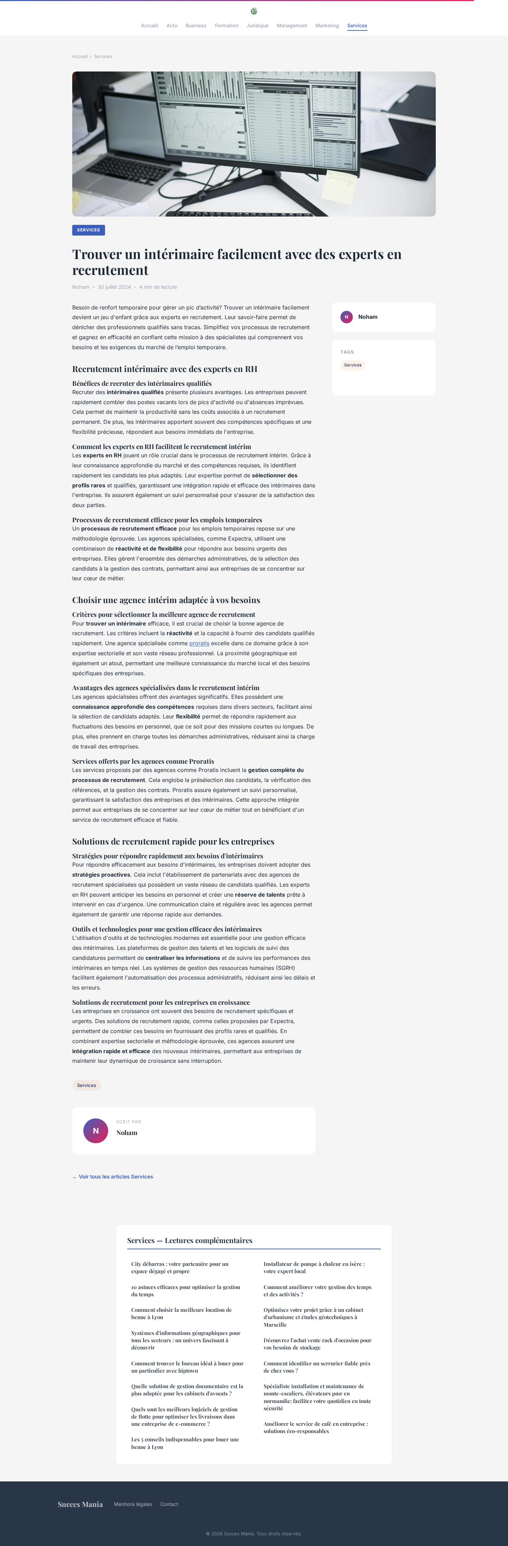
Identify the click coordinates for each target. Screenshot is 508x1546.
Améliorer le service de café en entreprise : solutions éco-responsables (316, 1427)
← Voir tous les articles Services (112, 1176)
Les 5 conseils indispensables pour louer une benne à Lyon (185, 1443)
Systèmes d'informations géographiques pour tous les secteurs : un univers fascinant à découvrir (186, 1340)
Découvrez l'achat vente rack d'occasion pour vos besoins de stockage (317, 1344)
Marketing (327, 25)
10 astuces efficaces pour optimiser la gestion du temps (185, 1290)
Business (196, 25)
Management (292, 25)
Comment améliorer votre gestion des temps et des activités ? (317, 1290)
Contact (169, 1504)
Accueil (149, 25)
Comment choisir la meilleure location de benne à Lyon (181, 1313)
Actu (172, 25)
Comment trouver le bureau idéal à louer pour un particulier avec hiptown (187, 1367)
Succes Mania (80, 1504)
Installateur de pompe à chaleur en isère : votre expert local (314, 1267)
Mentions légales (133, 1504)
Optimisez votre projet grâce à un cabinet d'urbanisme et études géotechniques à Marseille (313, 1317)
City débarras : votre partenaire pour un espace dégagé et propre (179, 1267)
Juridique (258, 25)
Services (357, 25)
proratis (199, 643)
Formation (226, 25)
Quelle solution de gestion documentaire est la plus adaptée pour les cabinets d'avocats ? (187, 1390)
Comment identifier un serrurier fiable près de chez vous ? (317, 1367)
